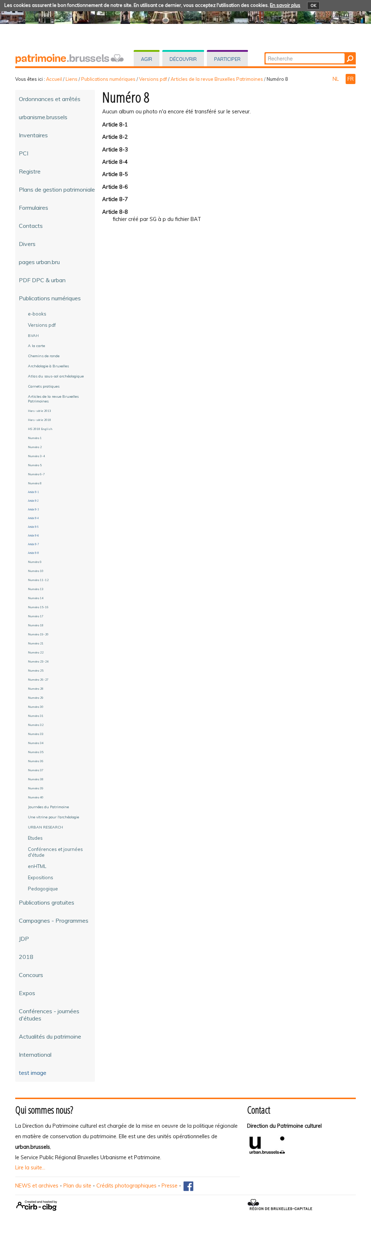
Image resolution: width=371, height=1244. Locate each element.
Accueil (54, 79)
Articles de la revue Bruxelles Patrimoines (217, 79)
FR (350, 79)
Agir (146, 59)
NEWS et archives (36, 1185)
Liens (72, 79)
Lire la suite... (30, 1167)
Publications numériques (108, 79)
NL (336, 79)
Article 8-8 (115, 212)
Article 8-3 (115, 149)
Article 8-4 (115, 162)
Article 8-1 (115, 124)
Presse (170, 1185)
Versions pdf (153, 79)
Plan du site (77, 1185)
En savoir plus (285, 5)
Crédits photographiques (126, 1185)
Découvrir (183, 59)
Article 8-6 (115, 187)
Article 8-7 (115, 199)
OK (313, 5)
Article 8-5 (115, 174)
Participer (227, 59)
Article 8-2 (115, 137)
